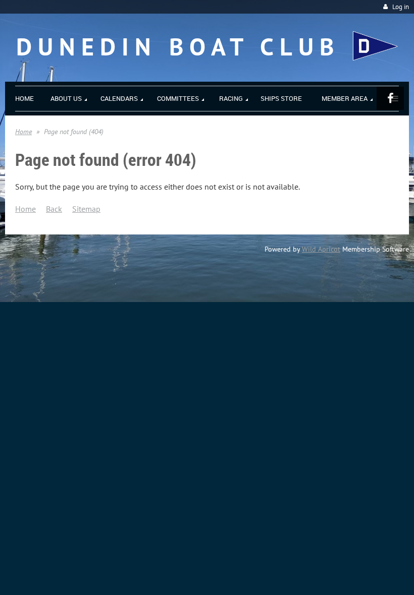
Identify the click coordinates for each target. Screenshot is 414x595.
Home (23, 131)
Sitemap (86, 209)
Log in (400, 7)
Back (54, 209)
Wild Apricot (321, 249)
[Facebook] (390, 98)
